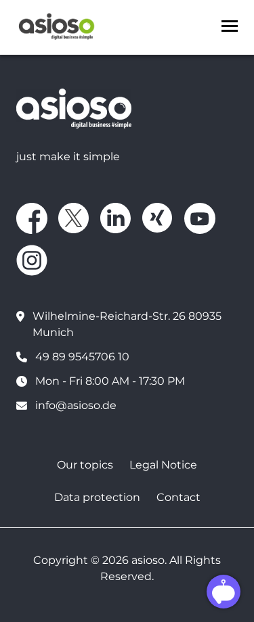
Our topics (85, 464)
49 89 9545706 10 (82, 356)
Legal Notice (163, 464)
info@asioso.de (76, 405)
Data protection (97, 497)
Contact (178, 497)
